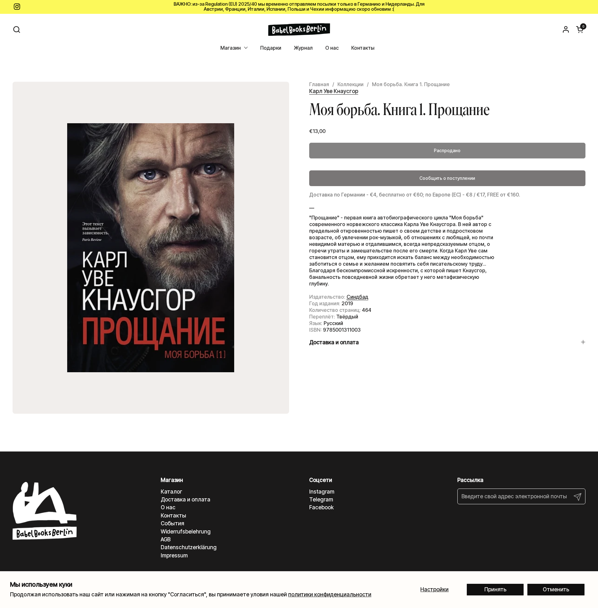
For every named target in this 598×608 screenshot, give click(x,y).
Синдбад (357, 297)
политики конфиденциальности (329, 594)
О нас (168, 507)
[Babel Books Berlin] (299, 29)
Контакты (173, 515)
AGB (165, 539)
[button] (16, 29)
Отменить (556, 589)
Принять (495, 589)
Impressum (174, 555)
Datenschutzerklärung (189, 547)
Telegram (321, 499)
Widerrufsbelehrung (186, 531)
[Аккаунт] (566, 29)
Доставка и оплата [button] (334, 342)
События (172, 523)
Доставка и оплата (185, 499)
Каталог (171, 492)
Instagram (321, 492)
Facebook (321, 507)
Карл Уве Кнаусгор (333, 91)
